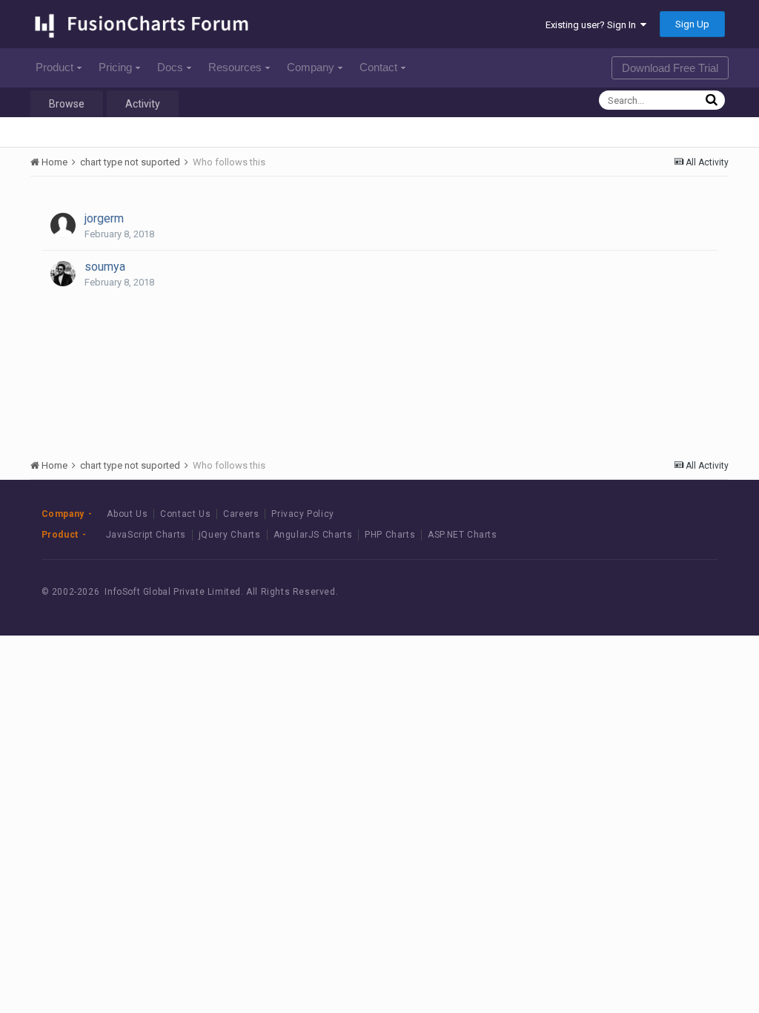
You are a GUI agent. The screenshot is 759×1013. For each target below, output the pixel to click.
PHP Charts (390, 534)
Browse (66, 104)
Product (54, 67)
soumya (104, 267)
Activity (142, 104)
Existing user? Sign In (593, 24)
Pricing (115, 67)
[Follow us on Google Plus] (692, 592)
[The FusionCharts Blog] (592, 592)
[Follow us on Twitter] (659, 592)
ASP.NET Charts (462, 534)
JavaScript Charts (146, 534)
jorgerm (104, 218)
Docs (170, 67)
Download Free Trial (670, 68)
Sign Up (692, 24)
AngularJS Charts (313, 534)
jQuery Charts (230, 534)
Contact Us (185, 514)
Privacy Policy (302, 514)
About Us (127, 514)
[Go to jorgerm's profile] (63, 225)
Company (310, 67)
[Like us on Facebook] (626, 592)
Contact (378, 67)
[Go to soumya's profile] (63, 273)
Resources (235, 67)
